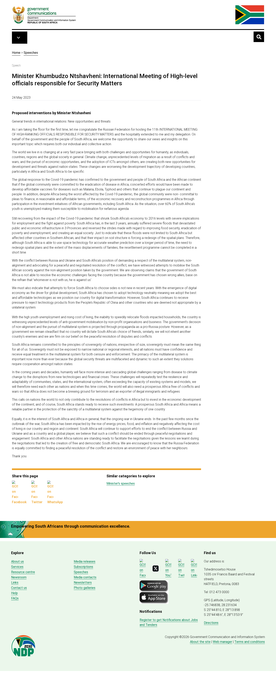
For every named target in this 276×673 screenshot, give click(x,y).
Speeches (31, 53)
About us (17, 561)
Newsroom (18, 577)
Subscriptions (83, 567)
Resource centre (23, 572)
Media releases (84, 561)
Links (14, 582)
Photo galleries (84, 588)
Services (17, 567)
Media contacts (85, 577)
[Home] (44, 14)
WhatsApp (55, 502)
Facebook (19, 502)
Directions (211, 623)
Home (16, 53)
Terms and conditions (249, 642)
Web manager (222, 642)
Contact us (19, 588)
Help (14, 593)
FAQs (15, 598)
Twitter (36, 502)
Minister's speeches (120, 483)
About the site (200, 642)
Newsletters (83, 582)
